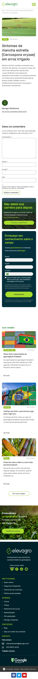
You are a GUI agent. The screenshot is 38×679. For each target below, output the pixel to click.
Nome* (7, 256)
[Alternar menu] (34, 4)
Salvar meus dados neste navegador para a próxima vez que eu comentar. (18, 187)
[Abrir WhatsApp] (33, 674)
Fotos (5, 39)
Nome (5, 161)
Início (3, 10)
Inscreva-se (19, 294)
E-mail (5, 169)
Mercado (7, 350)
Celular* (8, 270)
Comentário (7, 137)
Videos (12, 350)
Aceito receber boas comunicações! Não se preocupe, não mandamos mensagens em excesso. (18, 279)
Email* (7, 263)
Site (3, 177)
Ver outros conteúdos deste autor (14, 112)
